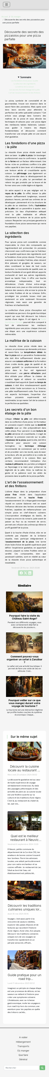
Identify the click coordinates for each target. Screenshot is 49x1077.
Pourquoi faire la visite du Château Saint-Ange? (24, 617)
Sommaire (25, 77)
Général (23, 1059)
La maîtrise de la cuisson (24, 87)
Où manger (16, 16)
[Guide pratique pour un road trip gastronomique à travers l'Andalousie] (24, 959)
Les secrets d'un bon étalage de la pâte (24, 90)
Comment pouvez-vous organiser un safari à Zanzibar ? (24, 659)
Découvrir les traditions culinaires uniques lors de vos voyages (24, 909)
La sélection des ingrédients (25, 84)
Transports (23, 1046)
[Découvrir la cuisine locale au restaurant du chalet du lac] (24, 751)
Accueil (5, 16)
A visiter (23, 1037)
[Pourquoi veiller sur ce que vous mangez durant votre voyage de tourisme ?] (24, 686)
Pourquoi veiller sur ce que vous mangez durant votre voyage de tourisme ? (25, 703)
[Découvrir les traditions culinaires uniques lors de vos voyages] (24, 890)
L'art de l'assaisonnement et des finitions (24, 93)
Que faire (23, 1055)
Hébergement (23, 1042)
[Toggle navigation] (6, 4)
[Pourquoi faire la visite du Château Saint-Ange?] (24, 602)
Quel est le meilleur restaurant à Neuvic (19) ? (24, 839)
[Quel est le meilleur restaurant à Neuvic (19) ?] (24, 820)
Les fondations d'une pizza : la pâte (24, 81)
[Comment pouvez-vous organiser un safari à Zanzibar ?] (24, 642)
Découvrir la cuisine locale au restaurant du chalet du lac (24, 770)
